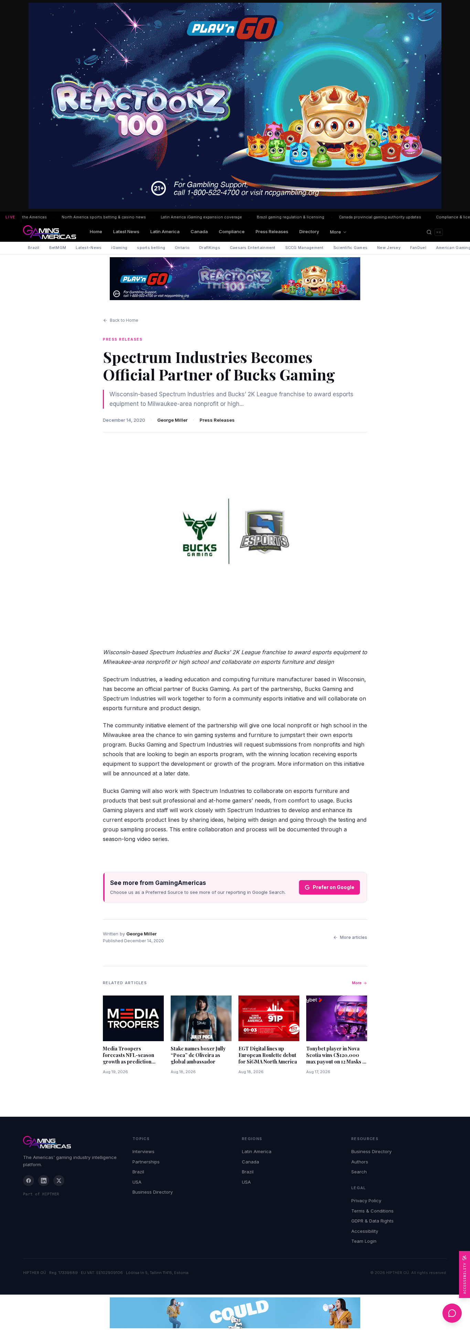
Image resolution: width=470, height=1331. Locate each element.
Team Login (363, 1241)
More (335, 232)
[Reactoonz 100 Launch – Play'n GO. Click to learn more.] (235, 106)
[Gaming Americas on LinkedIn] (43, 1180)
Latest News (126, 231)
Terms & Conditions (372, 1211)
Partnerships (146, 1161)
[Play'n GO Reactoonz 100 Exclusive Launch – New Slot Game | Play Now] (235, 278)
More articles (353, 937)
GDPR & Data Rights (372, 1221)
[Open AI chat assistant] (452, 1313)
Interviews (143, 1151)
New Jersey (388, 247)
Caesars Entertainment (253, 247)
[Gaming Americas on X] (58, 1180)
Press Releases (272, 231)
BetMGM (57, 247)
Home (96, 231)
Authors (359, 1161)
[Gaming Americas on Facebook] (28, 1180)
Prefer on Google (333, 887)
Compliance (232, 231)
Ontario (182, 247)
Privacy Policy (366, 1200)
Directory (309, 231)
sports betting (151, 247)
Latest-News (89, 247)
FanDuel (418, 247)
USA (136, 1182)
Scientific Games (350, 247)
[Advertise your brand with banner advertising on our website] (235, 1312)
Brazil (34, 247)
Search (359, 1171)
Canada (199, 231)
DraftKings (209, 247)
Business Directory (152, 1192)
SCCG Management (304, 247)
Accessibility (364, 1231)
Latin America (165, 231)
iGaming (119, 247)
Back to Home (124, 320)
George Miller (172, 420)
